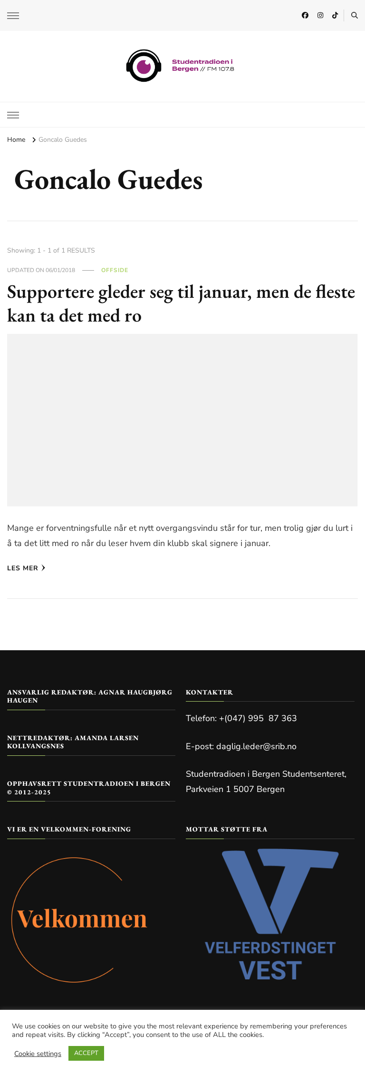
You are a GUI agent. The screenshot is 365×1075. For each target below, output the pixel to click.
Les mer (22, 568)
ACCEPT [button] (86, 1053)
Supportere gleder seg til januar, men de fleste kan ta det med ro (181, 303)
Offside (114, 270)
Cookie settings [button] (37, 1053)
